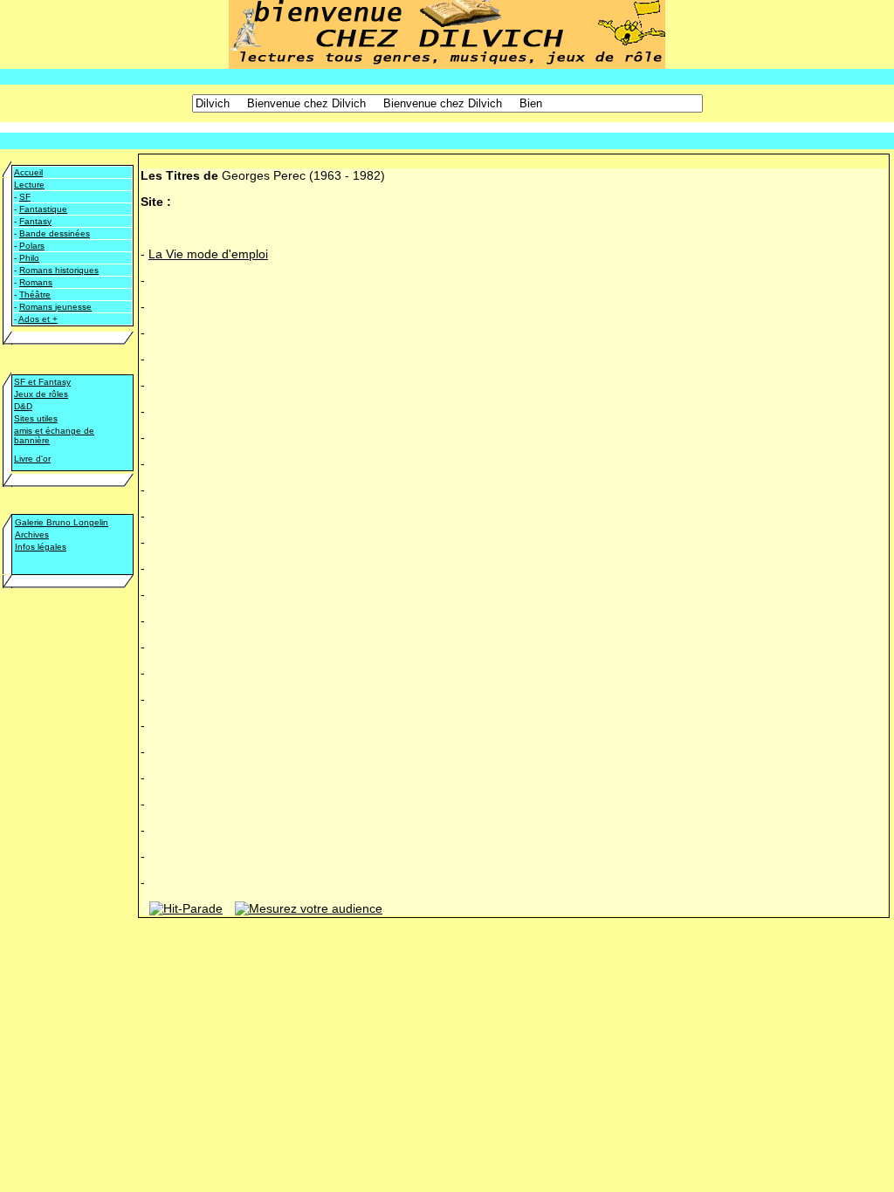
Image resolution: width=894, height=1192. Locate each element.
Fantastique (43, 209)
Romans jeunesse (55, 307)
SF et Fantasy (42, 382)
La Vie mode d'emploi (208, 254)
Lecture (29, 184)
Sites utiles (36, 418)
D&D (23, 406)
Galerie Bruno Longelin (61, 522)
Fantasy (35, 221)
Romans (35, 282)
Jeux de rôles (41, 394)
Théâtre (35, 294)
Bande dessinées (54, 233)
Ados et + (38, 319)
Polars (32, 245)
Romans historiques (59, 270)
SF (25, 197)
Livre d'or (32, 458)
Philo (29, 258)
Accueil (28, 172)
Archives (32, 534)
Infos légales (40, 546)
